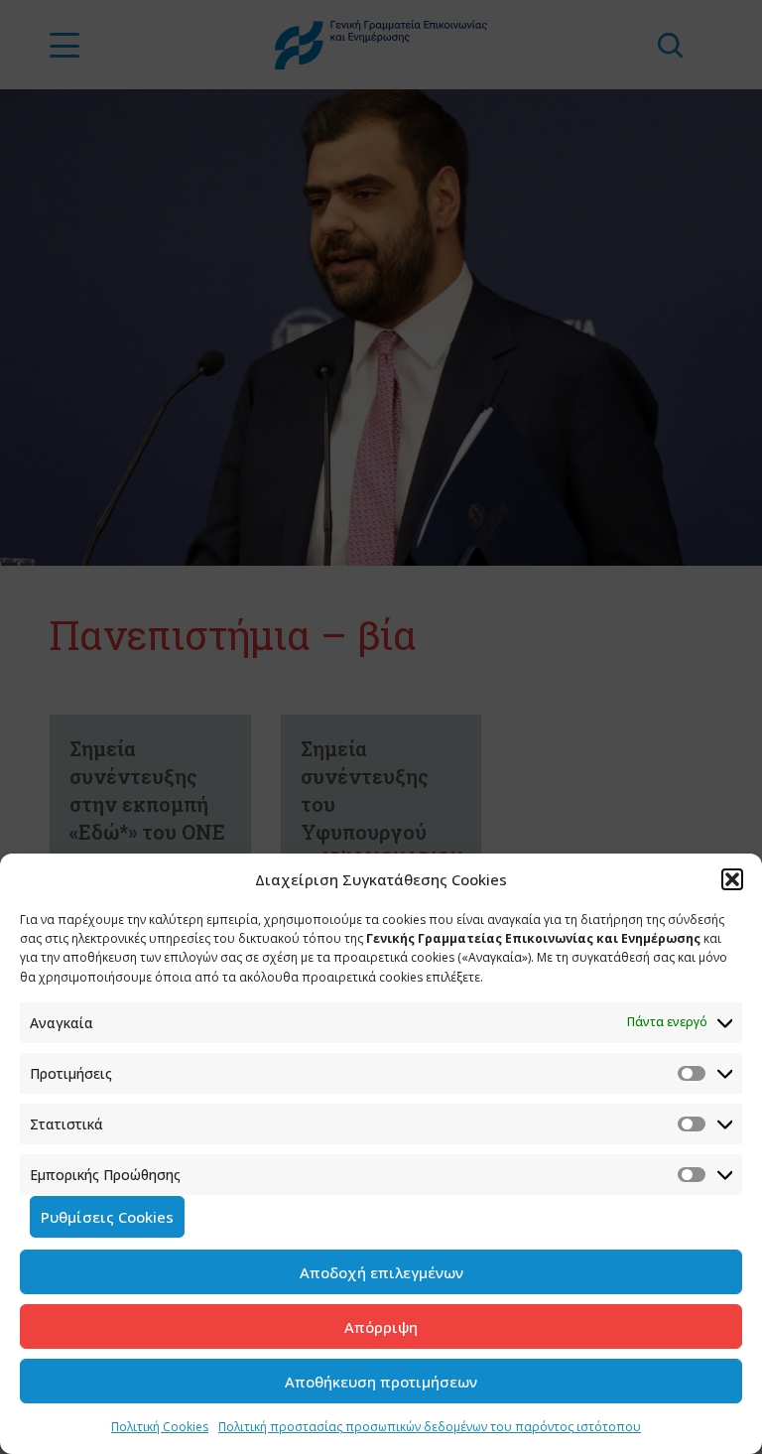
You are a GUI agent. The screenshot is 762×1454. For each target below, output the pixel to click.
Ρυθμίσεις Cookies (107, 1217)
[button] (732, 879)
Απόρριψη (381, 1327)
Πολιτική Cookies (159, 1426)
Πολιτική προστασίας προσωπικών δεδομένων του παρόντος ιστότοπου (429, 1426)
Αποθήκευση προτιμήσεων (381, 1381)
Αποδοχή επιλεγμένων (381, 1272)
